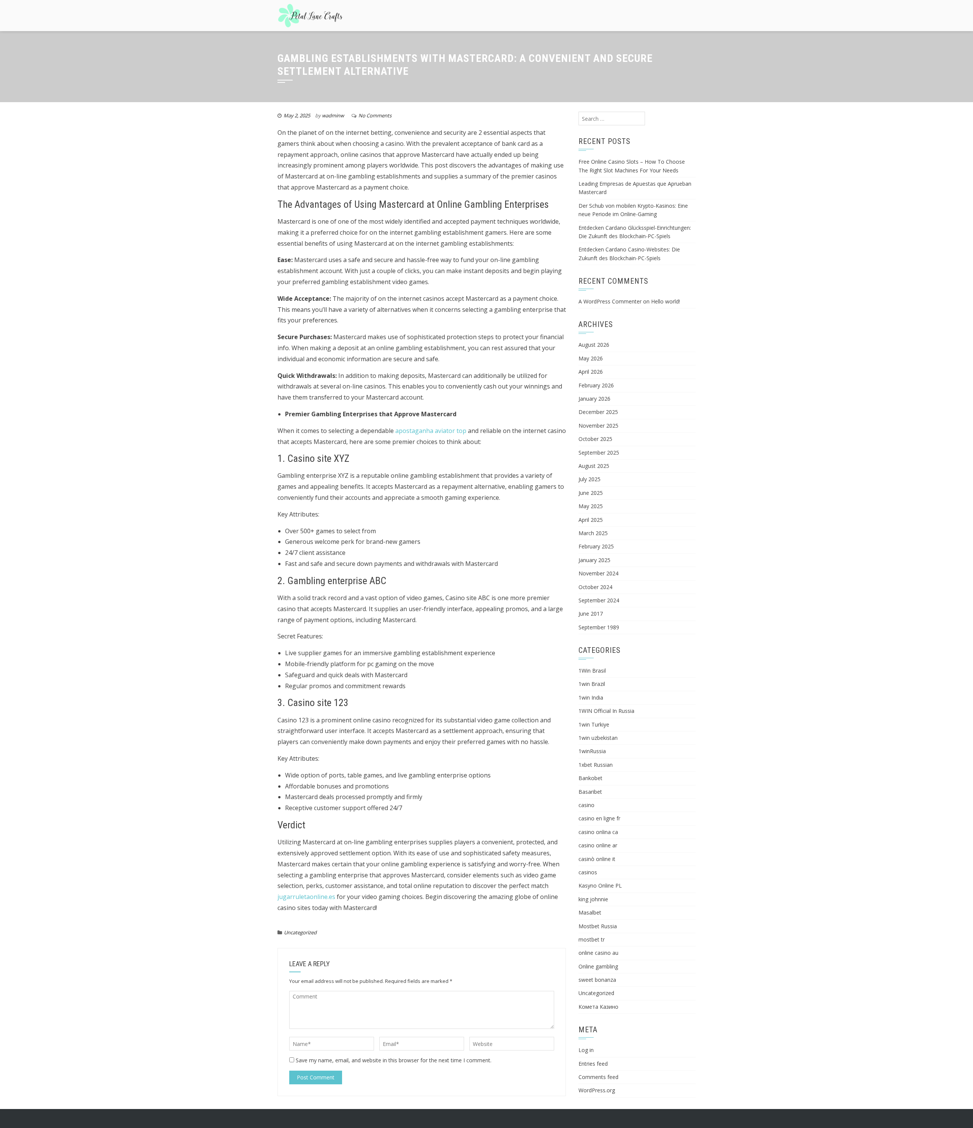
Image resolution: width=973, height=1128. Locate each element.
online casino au (598, 952)
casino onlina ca (598, 832)
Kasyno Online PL (600, 885)
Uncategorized (300, 932)
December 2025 (598, 411)
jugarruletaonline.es (306, 897)
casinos (587, 872)
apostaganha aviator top (430, 431)
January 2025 (594, 560)
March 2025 (593, 533)
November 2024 (598, 573)
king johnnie (593, 899)
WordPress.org (596, 1090)
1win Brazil (591, 683)
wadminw (333, 115)
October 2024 (595, 587)
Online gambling (598, 966)
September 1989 (598, 627)
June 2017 (590, 613)
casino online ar (597, 845)
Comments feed (598, 1077)
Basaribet (590, 791)
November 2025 (598, 425)
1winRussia (592, 751)
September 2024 (598, 600)
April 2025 (590, 519)
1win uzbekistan (598, 737)
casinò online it (596, 859)
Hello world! (665, 301)
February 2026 (596, 385)
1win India (590, 697)
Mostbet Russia (597, 926)
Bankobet (590, 778)
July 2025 (589, 479)
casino (586, 805)
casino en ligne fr (599, 818)
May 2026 (590, 358)
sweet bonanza (597, 979)
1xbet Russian (595, 764)
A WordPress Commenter (610, 301)
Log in (586, 1050)
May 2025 (590, 506)
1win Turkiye (593, 724)
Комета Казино (598, 1006)
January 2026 (594, 398)
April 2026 (590, 371)
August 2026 (593, 344)
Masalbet (589, 912)
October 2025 (595, 438)
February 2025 (596, 546)
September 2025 (598, 452)
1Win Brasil (592, 670)
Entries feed (593, 1063)
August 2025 (593, 465)
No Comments (374, 115)
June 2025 (590, 492)
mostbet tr (591, 939)
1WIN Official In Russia (606, 710)
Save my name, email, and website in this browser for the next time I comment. (393, 1060)
